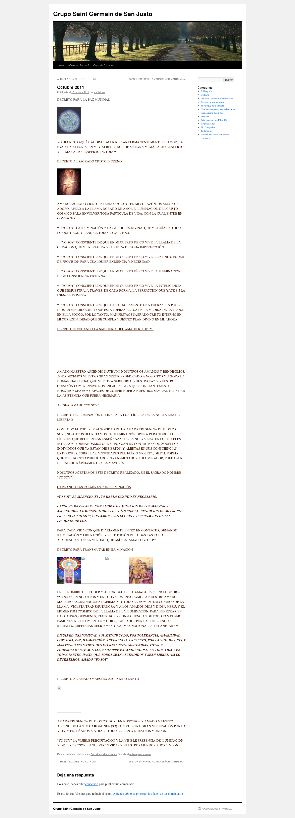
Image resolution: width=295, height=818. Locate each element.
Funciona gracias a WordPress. (217, 808)
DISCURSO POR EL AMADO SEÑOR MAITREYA (157, 79)
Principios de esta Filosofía (214, 120)
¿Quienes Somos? (78, 65)
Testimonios (206, 130)
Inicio (61, 65)
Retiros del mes (208, 123)
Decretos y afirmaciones (104, 754)
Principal (205, 116)
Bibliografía (206, 91)
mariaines (99, 92)
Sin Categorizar (208, 127)
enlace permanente (140, 754)
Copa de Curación (103, 65)
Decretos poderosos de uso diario (217, 98)
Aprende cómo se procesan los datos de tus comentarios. (148, 793)
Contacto (205, 94)
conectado (91, 784)
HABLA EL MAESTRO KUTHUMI (76, 79)
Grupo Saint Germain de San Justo (102, 13)
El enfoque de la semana (212, 105)
